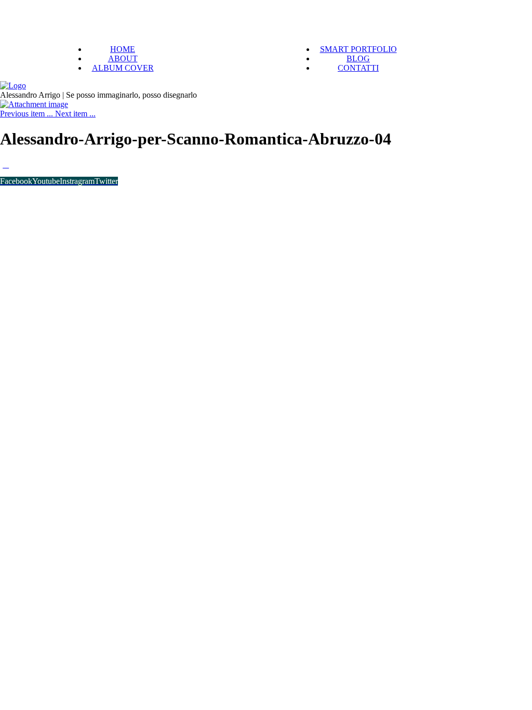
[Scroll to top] (5, 164)
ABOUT (123, 58)
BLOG (358, 58)
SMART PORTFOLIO (358, 49)
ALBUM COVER (123, 67)
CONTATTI (358, 67)
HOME (122, 49)
